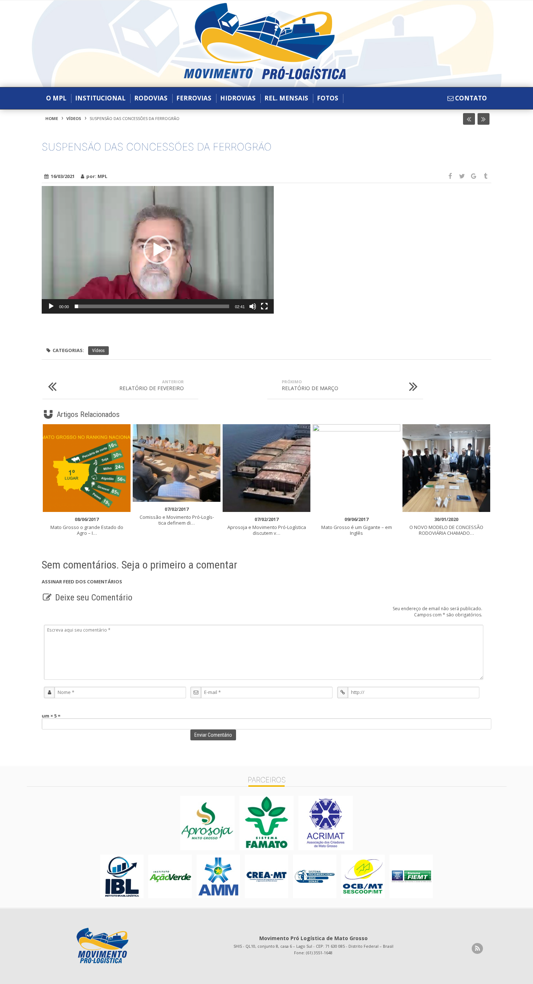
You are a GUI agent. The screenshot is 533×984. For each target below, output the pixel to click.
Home (51, 118)
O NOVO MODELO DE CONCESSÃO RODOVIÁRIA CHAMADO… (446, 526)
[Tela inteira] (264, 306)
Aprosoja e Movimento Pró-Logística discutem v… (266, 526)
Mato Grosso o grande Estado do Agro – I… (86, 526)
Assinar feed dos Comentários (82, 581)
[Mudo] (252, 306)
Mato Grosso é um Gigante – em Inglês (356, 526)
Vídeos (73, 118)
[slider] (152, 306)
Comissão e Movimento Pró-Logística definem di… (177, 516)
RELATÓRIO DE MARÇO (310, 385)
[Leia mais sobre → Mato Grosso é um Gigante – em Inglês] (356, 468)
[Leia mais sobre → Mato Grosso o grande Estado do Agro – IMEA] (87, 468)
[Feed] (477, 948)
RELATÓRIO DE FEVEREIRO (151, 385)
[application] (158, 250)
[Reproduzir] (51, 306)
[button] (157, 249)
